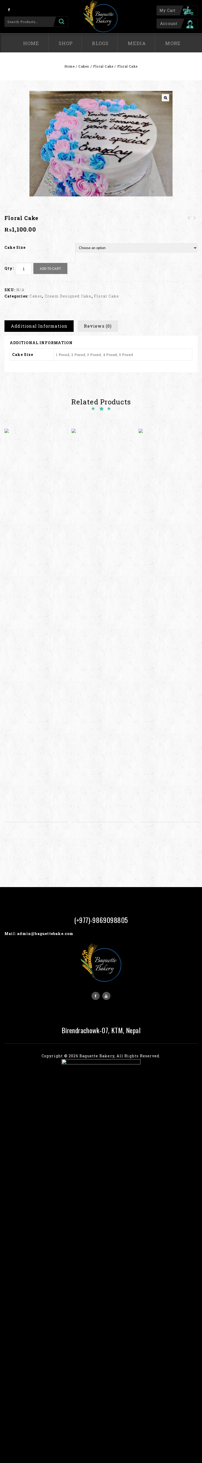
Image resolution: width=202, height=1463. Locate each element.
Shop (66, 43)
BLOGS (100, 43)
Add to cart (50, 268)
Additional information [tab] (39, 326)
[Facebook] (9, 10)
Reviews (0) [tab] (98, 326)
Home (31, 43)
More (173, 43)
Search (60, 22)
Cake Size (15, 247)
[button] (165, 97)
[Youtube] (106, 996)
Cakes (83, 66)
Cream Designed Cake (68, 296)
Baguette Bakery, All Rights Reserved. (119, 1055)
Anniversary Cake (189, 221)
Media (137, 43)
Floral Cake (103, 66)
